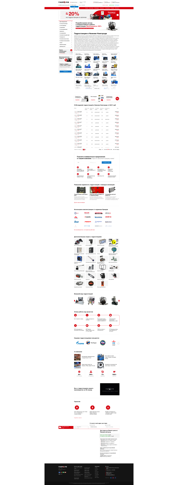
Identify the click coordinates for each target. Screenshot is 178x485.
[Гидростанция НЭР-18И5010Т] (96, 144)
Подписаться (66, 71)
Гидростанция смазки (88, 474)
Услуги (61, 42)
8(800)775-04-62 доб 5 (115, 2)
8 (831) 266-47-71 (107, 2)
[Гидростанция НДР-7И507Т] (96, 126)
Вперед (117, 149)
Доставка (96, 473)
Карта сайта (97, 477)
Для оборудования (63, 21)
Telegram (117, 5)
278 (111, 149)
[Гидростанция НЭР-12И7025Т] (96, 116)
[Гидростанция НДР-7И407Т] (96, 123)
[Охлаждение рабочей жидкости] (112, 193)
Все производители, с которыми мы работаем (84, 229)
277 (109, 149)
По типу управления (63, 29)
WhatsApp (112, 5)
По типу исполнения (63, 23)
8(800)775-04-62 (110, 472)
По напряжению (63, 33)
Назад (100, 149)
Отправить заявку (106, 162)
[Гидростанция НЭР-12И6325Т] (96, 112)
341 (113, 149)
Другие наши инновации (79, 202)
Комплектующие (63, 44)
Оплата (96, 470)
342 (115, 149)
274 (104, 149)
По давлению (62, 27)
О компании (97, 474)
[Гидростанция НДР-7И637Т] (96, 130)
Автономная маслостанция (78, 474)
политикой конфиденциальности (100, 483)
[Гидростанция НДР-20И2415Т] (96, 133)
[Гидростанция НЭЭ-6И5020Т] (96, 119)
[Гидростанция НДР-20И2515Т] (96, 137)
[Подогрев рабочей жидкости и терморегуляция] (97, 193)
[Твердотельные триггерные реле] (81, 193)
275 (106, 149)
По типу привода (63, 25)
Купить (117, 112)
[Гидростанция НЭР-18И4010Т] (96, 140)
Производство (62, 46)
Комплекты (62, 31)
